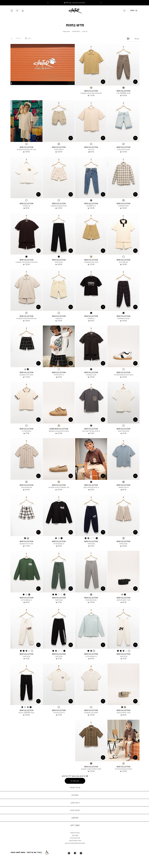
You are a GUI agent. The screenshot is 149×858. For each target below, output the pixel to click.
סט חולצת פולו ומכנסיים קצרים (26, 318)
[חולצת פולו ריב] (26, 403)
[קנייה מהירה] (135, 82)
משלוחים (75, 795)
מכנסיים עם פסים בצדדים (123, 769)
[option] (123, 88)
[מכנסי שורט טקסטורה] (91, 234)
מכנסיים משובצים (123, 318)
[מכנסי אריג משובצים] (26, 346)
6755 (26, 259)
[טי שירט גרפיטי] (59, 346)
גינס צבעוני (58, 318)
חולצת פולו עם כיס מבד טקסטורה (91, 93)
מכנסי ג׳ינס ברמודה (123, 149)
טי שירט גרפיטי (59, 375)
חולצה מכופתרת (123, 206)
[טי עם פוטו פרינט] (59, 515)
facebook (75, 853)
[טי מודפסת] (26, 177)
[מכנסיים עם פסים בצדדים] (123, 741)
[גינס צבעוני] (59, 290)
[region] (28, 38)
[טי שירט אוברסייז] (59, 684)
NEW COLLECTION (123, 91)
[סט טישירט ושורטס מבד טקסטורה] (26, 234)
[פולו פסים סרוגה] (26, 459)
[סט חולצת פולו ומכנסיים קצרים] (26, 290)
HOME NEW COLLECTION (58, 428)
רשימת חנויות (75, 810)
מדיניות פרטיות (75, 838)
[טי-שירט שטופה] (123, 459)
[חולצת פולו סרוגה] (123, 403)
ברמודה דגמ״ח (58, 149)
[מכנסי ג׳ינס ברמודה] (123, 121)
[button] (23, 10)
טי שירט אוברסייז (58, 712)
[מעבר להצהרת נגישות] (48, 852)
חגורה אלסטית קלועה (123, 600)
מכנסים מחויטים (91, 600)
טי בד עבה (91, 149)
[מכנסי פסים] (59, 234)
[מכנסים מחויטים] (91, 572)
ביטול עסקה (75, 802)
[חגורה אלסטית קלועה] (123, 572)
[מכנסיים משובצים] (123, 290)
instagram (69, 853)
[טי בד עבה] (91, 121)
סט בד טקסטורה (91, 375)
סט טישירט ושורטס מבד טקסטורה (26, 262)
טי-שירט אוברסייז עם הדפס (91, 431)
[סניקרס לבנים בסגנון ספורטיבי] (123, 346)
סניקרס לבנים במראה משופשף (59, 431)
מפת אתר (75, 835)
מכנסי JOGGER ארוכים (26, 712)
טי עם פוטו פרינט (58, 544)
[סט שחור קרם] (123, 234)
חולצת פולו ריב (26, 431)
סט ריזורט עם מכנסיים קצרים (26, 149)
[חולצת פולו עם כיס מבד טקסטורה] (91, 65)
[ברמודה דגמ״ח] (59, 121)
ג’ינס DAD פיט (91, 206)
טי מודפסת (26, 206)
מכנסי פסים (59, 262)
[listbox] (123, 88)
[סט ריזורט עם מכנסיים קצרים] (26, 121)
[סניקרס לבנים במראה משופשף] (59, 403)
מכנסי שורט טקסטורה (91, 262)
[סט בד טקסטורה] (91, 346)
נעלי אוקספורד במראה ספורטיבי (58, 487)
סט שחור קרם (123, 262)
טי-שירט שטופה (123, 487)
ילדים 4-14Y (76, 31)
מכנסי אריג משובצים (26, 375)
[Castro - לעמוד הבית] (74, 10)
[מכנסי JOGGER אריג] (123, 65)
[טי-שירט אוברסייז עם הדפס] (91, 403)
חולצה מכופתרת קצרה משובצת (91, 769)
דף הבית (84, 31)
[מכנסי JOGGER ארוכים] (26, 684)
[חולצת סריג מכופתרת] (91, 684)
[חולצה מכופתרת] (123, 177)
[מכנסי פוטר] (91, 515)
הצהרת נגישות (75, 833)
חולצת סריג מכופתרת (91, 712)
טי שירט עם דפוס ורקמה (91, 487)
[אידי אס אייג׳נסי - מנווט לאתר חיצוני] (27, 852)
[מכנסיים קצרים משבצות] (59, 177)
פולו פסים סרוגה (26, 487)
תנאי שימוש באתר (75, 840)
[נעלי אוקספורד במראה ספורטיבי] (59, 459)
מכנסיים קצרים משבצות (59, 206)
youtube (81, 853)
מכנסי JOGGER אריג (123, 93)
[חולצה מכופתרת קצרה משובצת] (91, 741)
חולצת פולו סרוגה (123, 431)
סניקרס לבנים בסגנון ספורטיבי (123, 375)
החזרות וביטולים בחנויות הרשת (75, 843)
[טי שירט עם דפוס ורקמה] (91, 459)
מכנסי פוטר (91, 544)
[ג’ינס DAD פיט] (91, 177)
